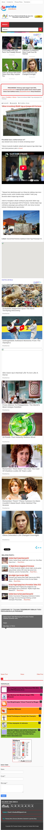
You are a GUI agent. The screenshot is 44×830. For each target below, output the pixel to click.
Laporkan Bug (32, 818)
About (3, 2)
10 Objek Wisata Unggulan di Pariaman (21, 566)
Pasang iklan (8, 818)
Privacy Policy (18, 2)
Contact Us (10, 2)
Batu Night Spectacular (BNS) (18, 575)
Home (22, 674)
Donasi (15, 818)
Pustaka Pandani (17, 826)
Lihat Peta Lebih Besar (7, 279)
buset (20, 148)
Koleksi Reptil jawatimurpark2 (19, 558)
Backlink (20, 818)
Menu (6, 24)
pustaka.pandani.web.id (9, 89)
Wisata (27, 103)
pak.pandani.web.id (25, 91)
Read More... (21, 562)
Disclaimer (27, 2)
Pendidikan (22, 103)
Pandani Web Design (33, 826)
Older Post (40, 674)
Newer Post (4, 674)
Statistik (25, 818)
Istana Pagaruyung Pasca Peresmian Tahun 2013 (25, 585)
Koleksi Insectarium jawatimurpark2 (21, 594)
